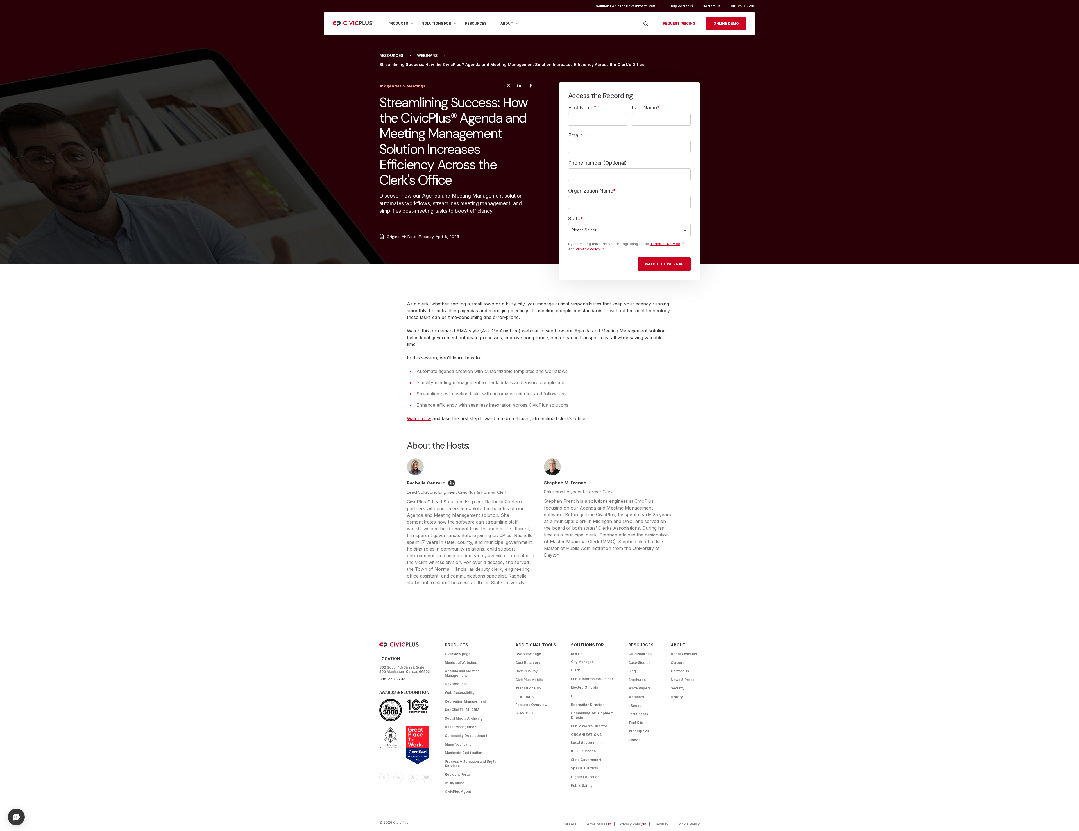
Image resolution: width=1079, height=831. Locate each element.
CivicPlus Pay (526, 671)
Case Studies (639, 662)
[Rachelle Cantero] (451, 483)
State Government (586, 760)
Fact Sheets (638, 714)
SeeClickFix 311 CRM (462, 710)
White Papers (639, 688)
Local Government (586, 743)
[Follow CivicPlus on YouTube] (426, 777)
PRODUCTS (398, 23)
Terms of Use (600, 824)
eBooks (634, 705)
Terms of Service (667, 244)
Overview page (458, 654)
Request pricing (679, 23)
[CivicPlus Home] (353, 23)
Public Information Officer (592, 679)
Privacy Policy (590, 249)
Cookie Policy (688, 824)
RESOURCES (475, 23)
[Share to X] (509, 86)
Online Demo (726, 23)
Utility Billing (455, 783)
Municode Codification (463, 753)
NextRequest (456, 684)
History (677, 697)
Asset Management (461, 727)
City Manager (582, 662)
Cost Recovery (527, 662)
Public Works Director (589, 726)
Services (524, 713)
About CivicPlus (684, 654)
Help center (683, 6)
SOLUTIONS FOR (436, 23)
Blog (632, 671)
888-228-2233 (742, 6)
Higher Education (585, 777)
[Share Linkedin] (519, 86)
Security (677, 688)
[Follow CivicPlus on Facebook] (384, 777)
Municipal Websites (461, 662)
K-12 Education (583, 751)
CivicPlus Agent (458, 791)
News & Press (682, 680)
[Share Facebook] (531, 86)
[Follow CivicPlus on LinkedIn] (398, 777)
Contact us (711, 6)
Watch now (419, 418)
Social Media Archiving (464, 718)
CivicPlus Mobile (529, 680)
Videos (634, 740)
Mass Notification (459, 744)
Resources (391, 55)
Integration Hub (528, 688)
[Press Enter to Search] (645, 23)
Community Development (466, 735)
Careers (677, 662)
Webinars (427, 55)
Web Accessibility (460, 692)
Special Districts (584, 768)
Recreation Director (587, 705)
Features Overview (531, 705)
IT (572, 696)
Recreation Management (465, 701)
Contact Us (680, 671)
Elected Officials (584, 687)
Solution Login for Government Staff (625, 6)
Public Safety (582, 786)
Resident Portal (457, 774)
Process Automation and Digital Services (471, 763)
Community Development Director (592, 715)
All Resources (640, 654)
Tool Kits (635, 723)
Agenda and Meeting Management (462, 673)
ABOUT (506, 23)
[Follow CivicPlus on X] (412, 777)
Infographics (638, 731)
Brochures (637, 680)
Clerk (575, 670)
